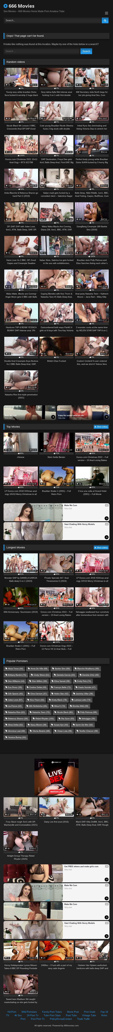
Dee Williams (16, 681)
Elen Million (39, 681)
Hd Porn (12, 1012)
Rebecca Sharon (18, 718)
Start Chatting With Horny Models (79, 524)
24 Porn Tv (32, 1015)
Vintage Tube (89, 1015)
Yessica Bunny (17, 737)
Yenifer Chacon (88, 731)
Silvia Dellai (15, 725)
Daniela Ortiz (90, 675)
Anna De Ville (39, 668)
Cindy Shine (41, 675)
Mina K (59, 706)
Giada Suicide (86, 687)
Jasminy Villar (84, 693)
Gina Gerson (38, 693)
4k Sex (18, 1015)
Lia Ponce (15, 706)
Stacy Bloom (38, 725)
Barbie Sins (62, 668)
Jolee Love (15, 700)
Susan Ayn (61, 725)
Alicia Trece (15, 668)
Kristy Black (59, 700)
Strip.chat (8, 418)
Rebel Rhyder (44, 718)
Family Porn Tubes (52, 1012)
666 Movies (21, 6)
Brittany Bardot (17, 675)
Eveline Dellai (37, 687)
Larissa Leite (82, 700)
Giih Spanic (15, 693)
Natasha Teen (41, 712)
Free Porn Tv (38, 1019)
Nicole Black (65, 712)
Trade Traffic (83, 1019)
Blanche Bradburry (88, 668)
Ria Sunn (67, 718)
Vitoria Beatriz (41, 731)
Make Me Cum (11, 415)
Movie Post (73, 1012)
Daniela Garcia (66, 675)
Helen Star (61, 693)
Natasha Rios (16, 712)
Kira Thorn (37, 700)
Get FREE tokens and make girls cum (81, 866)
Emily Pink (84, 681)
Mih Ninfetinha (38, 706)
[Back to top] (104, 1023)
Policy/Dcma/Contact (61, 1019)
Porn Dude (89, 1012)
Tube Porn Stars (52, 1015)
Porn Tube (71, 1015)
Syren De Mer (84, 725)
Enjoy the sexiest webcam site (71, 415)
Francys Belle (62, 687)
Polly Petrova (88, 712)
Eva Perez (15, 687)
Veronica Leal (16, 731)
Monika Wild (80, 706)
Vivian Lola (64, 731)
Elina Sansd (62, 681)
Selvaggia (88, 718)
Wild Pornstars (29, 1012)
